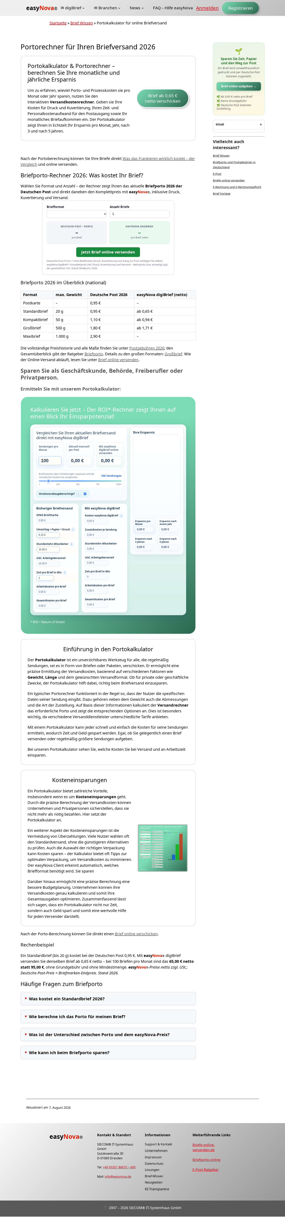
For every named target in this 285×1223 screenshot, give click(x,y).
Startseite (57, 23)
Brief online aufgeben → (238, 86)
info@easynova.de (118, 1176)
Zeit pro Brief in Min (97, 571)
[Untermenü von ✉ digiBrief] (83, 8)
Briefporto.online (206, 1160)
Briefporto (94, 353)
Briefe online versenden (229, 180)
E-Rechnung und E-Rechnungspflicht (237, 187)
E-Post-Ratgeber (206, 1169)
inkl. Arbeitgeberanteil (51, 558)
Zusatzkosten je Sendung (101, 529)
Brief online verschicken (136, 933)
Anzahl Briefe (119, 207)
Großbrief (173, 353)
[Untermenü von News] (142, 8)
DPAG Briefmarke (47, 515)
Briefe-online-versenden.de (204, 1147)
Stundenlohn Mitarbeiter (101, 543)
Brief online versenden (118, 359)
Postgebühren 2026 (146, 348)
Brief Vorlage (221, 193)
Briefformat (55, 207)
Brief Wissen (81, 23)
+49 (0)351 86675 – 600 (119, 1167)
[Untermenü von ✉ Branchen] (119, 8)
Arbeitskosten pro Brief (51, 586)
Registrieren (240, 8)
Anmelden (207, 8)
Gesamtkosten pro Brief (51, 600)
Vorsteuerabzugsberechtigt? (57, 494)
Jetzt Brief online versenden (108, 252)
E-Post (217, 174)
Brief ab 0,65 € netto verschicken (162, 98)
